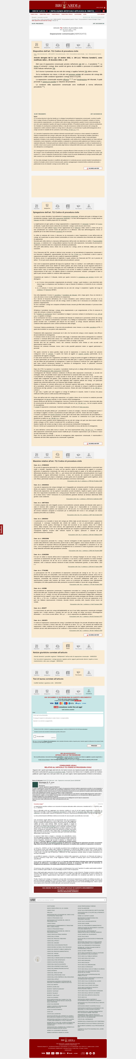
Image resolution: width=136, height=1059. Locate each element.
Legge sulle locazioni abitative (87, 921)
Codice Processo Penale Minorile (57, 934)
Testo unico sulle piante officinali (88, 985)
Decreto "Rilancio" (52, 993)
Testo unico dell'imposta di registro (88, 995)
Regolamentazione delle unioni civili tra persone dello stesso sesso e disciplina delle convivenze (59, 1001)
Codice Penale (55, 14)
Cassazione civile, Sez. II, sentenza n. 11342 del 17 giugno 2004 (85, 566)
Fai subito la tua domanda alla (68, 889)
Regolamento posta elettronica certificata (91, 1023)
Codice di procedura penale (55, 929)
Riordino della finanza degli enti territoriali (91, 1021)
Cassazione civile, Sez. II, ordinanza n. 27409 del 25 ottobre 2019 (85, 481)
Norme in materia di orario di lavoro (58, 1032)
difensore (77, 228)
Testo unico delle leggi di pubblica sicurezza (91, 969)
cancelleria (57, 295)
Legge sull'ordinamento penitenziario (89, 945)
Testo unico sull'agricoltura (86, 983)
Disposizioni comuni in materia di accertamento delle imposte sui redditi (89, 1000)
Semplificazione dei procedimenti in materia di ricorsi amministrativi (90, 928)
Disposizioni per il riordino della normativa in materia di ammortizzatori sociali (60, 1028)
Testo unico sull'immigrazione (86, 964)
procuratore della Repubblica (48, 826)
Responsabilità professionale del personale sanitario (88, 918)
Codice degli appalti (53, 979)
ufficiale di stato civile (63, 850)
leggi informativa (83, 729)
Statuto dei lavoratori (54, 1013)
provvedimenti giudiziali (55, 842)
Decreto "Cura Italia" (53, 995)
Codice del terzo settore (54, 972)
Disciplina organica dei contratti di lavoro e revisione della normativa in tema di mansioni (60, 1016)
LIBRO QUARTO (64, 19)
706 (86, 71)
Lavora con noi (68, 1050)
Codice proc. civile (45, 14)
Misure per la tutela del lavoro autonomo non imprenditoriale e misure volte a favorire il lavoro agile (61, 1024)
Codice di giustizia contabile (55, 962)
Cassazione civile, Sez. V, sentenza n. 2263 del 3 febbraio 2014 (85, 534)
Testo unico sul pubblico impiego (87, 956)
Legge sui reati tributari (85, 950)
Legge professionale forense (87, 906)
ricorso (36, 66)
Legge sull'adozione (53, 1004)
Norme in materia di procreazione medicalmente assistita (57, 1007)
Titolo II (86, 19)
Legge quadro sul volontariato (87, 934)
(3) (72, 79)
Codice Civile (34, 14)
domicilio (48, 290)
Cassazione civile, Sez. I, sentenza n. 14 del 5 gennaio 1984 (86, 604)
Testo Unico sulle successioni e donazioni (90, 990)
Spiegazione (47, 47)
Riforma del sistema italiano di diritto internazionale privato (89, 948)
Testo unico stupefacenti (85, 966)
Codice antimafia (52, 970)
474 (88, 150)
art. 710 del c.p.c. (88, 430)
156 (101, 152)
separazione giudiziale (62, 218)
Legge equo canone (83, 923)
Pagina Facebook (87, 1052)
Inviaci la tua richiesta (43, 759)
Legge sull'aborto (52, 984)
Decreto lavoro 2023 (53, 986)
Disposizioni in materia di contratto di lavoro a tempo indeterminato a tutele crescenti (60, 1020)
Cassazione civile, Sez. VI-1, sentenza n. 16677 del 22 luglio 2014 (85, 515)
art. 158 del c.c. (97, 388)
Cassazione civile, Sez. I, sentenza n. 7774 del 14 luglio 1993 (86, 584)
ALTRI (84, 14)
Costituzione (77, 14)
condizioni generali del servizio (56, 729)
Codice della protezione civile (56, 975)
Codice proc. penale (66, 14)
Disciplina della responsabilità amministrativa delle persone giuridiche (90, 931)
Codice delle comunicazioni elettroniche (59, 957)
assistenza (59, 231)
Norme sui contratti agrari (86, 915)
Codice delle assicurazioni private (57, 945)
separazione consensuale (70, 216)
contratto (50, 354)
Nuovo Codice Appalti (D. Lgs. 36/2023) (57, 908)
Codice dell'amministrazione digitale (58, 968)
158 (80, 64)
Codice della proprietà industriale (57, 966)
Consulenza (89, 47)
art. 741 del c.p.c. (81, 403)
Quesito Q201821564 (75, 780)
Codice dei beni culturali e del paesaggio (59, 947)
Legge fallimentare (83, 908)
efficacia (66, 79)
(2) (70, 79)
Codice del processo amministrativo (58, 951)
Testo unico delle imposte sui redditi (89, 993)
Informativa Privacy (67, 1048)
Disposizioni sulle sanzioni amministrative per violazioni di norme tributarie (90, 1012)
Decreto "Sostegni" (53, 991)
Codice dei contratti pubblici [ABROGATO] (59, 949)
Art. (38, 23)
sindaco (52, 850)
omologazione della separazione (51, 371)
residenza (40, 290)
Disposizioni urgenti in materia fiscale (89, 1006)
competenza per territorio (86, 277)
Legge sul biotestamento (54, 1009)
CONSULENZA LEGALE (97, 17)
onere (55, 228)
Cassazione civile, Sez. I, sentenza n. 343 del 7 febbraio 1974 (86, 630)
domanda (85, 224)
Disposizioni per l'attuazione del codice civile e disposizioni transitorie (60, 915)
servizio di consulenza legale (56, 772)
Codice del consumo (53, 943)
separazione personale (59, 811)
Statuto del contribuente (85, 1019)
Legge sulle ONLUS (83, 936)
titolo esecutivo (84, 407)
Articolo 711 (55, 20)
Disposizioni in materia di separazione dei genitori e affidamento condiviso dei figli (59, 982)
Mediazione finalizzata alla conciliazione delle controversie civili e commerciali (90, 942)
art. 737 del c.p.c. (71, 129)
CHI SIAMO (86, 17)
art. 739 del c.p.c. (54, 418)
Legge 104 (50, 1011)
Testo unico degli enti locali (86, 958)
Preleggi (49, 912)
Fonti (38, 19)
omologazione (82, 79)
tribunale (36, 220)
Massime (57, 47)
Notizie (68, 47)
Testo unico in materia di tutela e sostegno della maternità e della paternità (91, 953)
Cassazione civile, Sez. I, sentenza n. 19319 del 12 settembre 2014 (84, 499)
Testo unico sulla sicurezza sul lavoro (89, 981)
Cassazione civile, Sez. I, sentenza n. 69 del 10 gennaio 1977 (86, 616)
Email (34, 712)
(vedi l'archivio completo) (68, 709)
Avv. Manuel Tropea (72, 1044)
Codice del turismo (52, 953)
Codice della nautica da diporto (56, 964)
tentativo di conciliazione (44, 314)
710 (67, 164)
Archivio (86, 1048)
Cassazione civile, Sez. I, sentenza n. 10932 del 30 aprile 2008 (85, 550)
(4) (43, 86)
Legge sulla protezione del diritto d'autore (91, 910)
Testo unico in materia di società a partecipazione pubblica (88, 988)
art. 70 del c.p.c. (77, 254)
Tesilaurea (78, 47)
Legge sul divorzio (52, 997)
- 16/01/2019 (47, 683)
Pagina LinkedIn (94, 1052)
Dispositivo (36, 208)
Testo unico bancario (84, 960)
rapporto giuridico (83, 354)
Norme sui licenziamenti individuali (57, 1030)
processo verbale (75, 74)
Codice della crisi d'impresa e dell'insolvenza (60, 977)
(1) (98, 63)
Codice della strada (53, 936)
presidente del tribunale (70, 295)
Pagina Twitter (90, 1052)
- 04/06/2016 (65, 656)
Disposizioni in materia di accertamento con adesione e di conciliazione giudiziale (90, 1009)
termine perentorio (55, 414)
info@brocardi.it (59, 1048)
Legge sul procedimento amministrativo (89, 925)
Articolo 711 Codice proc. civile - (56, 780)
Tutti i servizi (100, 14)
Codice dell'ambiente (53, 955)
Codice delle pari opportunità (56, 960)
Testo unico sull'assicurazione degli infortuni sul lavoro (89, 972)
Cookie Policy (75, 1048)
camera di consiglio (49, 82)
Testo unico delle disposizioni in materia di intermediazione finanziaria (90, 978)
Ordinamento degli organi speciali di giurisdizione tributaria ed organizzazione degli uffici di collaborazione (90, 1016)
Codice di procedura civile (46, 19)
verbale (37, 407)
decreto (49, 399)
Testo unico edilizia (83, 962)
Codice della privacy (53, 940)
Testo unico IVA (82, 997)
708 (53, 68)
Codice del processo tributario (56, 938)
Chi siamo (81, 1048)
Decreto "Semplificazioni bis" (55, 989)
